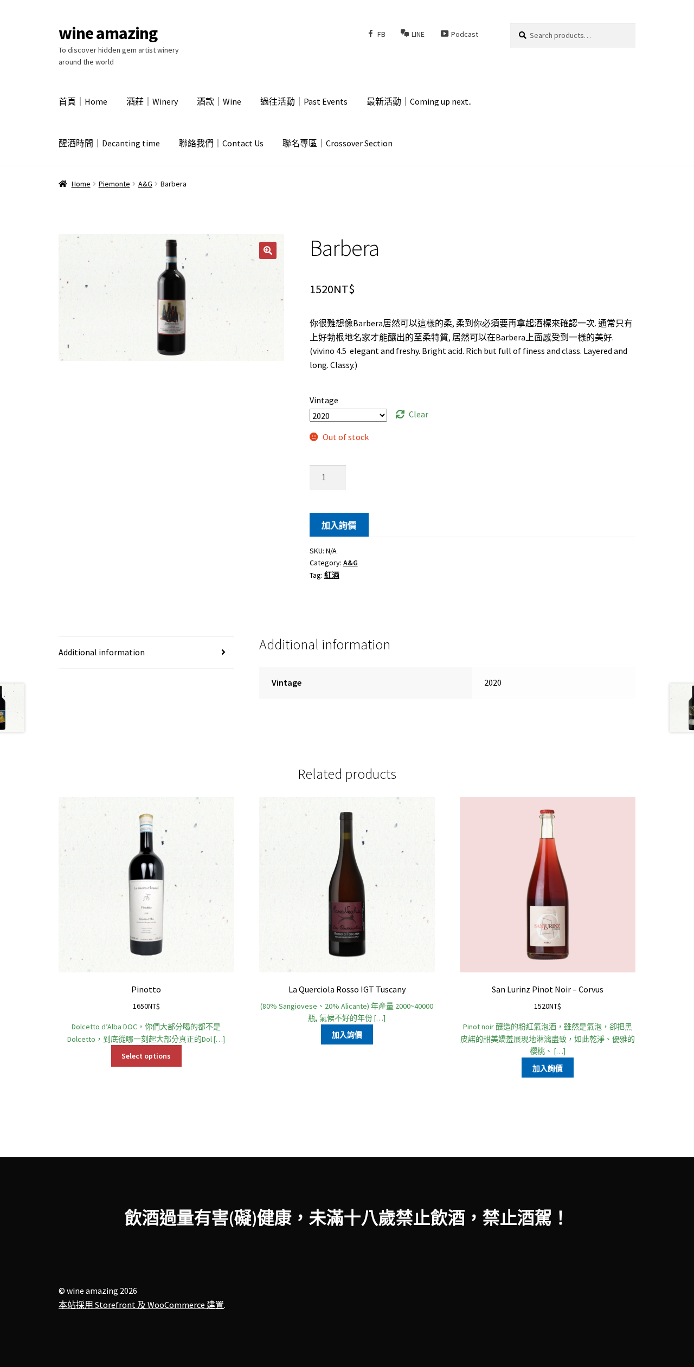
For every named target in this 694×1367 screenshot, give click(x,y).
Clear (418, 414)
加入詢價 (339, 525)
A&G (145, 184)
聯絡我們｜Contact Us (221, 143)
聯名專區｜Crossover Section (337, 143)
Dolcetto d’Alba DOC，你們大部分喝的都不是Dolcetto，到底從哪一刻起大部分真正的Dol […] (146, 1013)
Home (81, 184)
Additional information (102, 652)
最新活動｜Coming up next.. (419, 101)
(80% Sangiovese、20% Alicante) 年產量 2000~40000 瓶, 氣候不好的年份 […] (346, 1003)
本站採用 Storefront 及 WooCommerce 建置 (141, 1304)
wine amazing (108, 33)
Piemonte (114, 184)
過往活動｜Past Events (304, 101)
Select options (146, 1056)
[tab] (146, 653)
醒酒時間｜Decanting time (109, 143)
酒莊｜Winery (152, 101)
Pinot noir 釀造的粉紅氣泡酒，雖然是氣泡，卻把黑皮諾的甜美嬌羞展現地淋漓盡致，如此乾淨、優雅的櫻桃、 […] (547, 1020)
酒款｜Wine (219, 101)
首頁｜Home (83, 101)
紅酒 (331, 575)
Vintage (324, 400)
